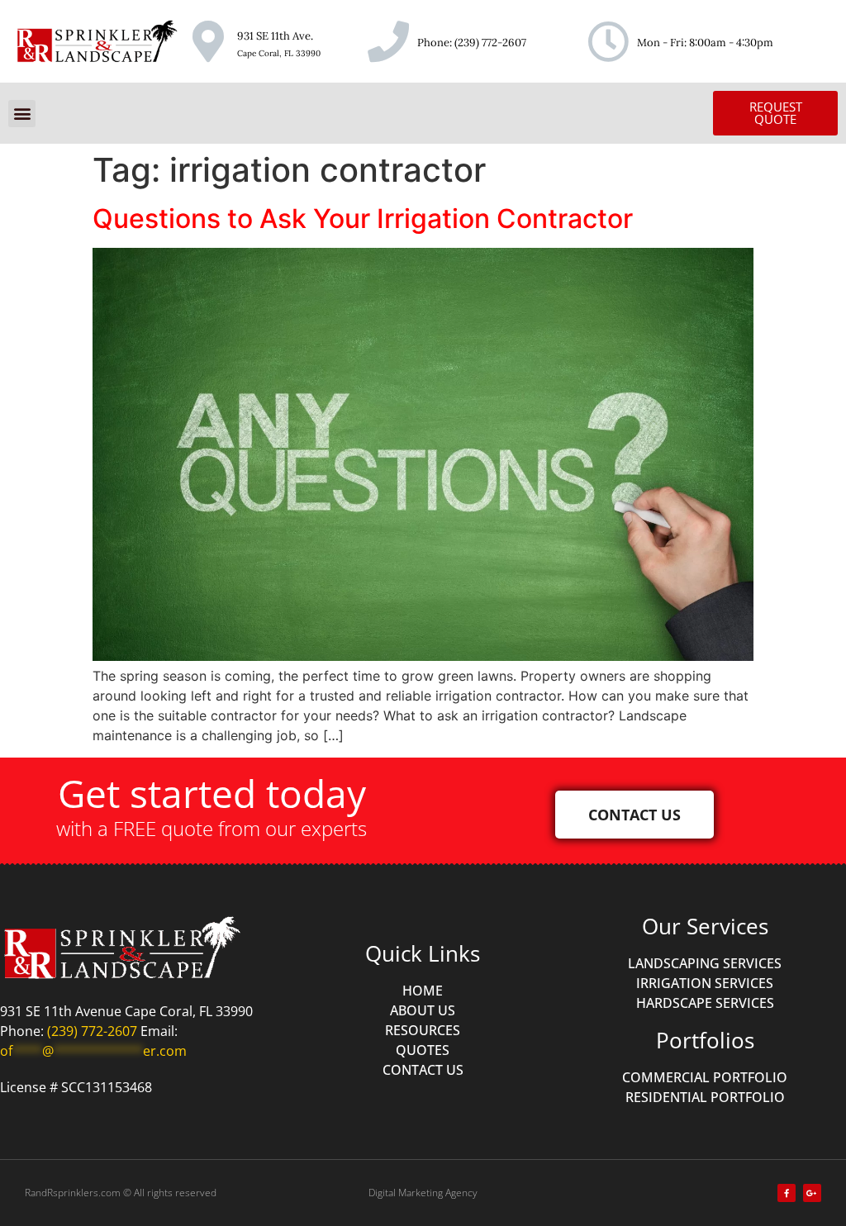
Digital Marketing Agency (423, 1193)
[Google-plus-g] (812, 1193)
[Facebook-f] (786, 1193)
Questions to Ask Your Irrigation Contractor (363, 218)
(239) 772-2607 (490, 43)
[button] (22, 113)
